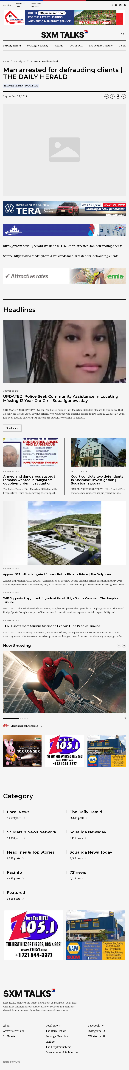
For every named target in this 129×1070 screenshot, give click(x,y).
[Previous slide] (119, 646)
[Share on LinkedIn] (123, 96)
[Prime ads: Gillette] (64, 751)
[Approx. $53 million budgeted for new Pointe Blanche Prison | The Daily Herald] (64, 533)
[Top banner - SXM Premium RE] (64, 17)
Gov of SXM (76, 45)
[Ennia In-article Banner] (64, 276)
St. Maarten (10, 1036)
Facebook (94, 1025)
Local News (31, 85)
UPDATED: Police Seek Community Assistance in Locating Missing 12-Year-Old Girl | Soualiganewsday (60, 398)
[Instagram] (120, 5)
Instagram (94, 1031)
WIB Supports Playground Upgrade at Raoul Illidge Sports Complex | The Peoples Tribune (60, 600)
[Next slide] (124, 646)
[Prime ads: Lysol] (22, 751)
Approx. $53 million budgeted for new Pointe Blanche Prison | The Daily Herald (58, 574)
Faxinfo (59, 45)
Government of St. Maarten (62, 1052)
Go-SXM (123, 45)
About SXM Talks (20, 5)
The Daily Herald (11, 45)
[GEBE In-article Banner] (64, 230)
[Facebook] (116, 5)
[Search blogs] (111, 5)
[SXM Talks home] (64, 34)
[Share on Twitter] (118, 96)
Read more (14, 428)
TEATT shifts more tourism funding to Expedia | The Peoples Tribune (51, 626)
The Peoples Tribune (100, 45)
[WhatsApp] (124, 5)
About (6, 1025)
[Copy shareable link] (106, 96)
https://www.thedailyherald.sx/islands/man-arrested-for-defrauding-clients (66, 256)
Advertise (7, 5)
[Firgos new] (106, 751)
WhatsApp (94, 1036)
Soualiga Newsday (37, 45)
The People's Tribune (58, 1047)
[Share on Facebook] (112, 96)
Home (6, 61)
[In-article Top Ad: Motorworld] (64, 209)
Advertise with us (13, 1031)
